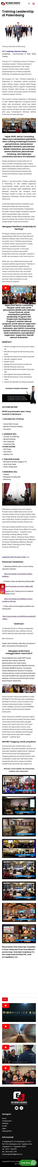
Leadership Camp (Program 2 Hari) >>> (15, 557)
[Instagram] (21, 1108)
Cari (5, 999)
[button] (29, 3)
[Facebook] (16, 1108)
